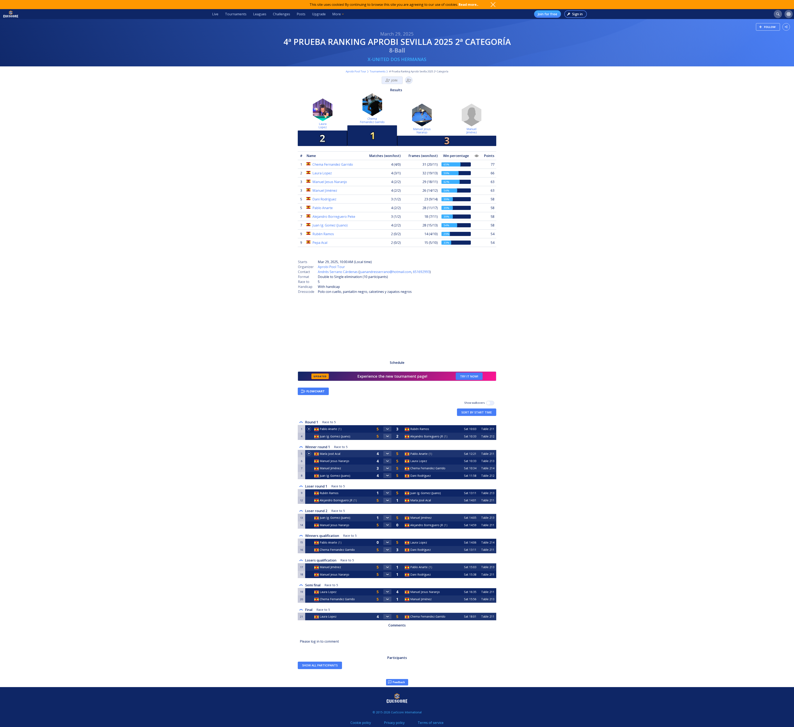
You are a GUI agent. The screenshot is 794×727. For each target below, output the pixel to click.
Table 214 (487, 468)
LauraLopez (322, 125)
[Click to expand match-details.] (387, 428)
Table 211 (487, 429)
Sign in (577, 14)
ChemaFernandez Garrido (372, 120)
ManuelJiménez (471, 130)
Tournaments (235, 14)
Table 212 (487, 436)
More (336, 14)
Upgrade (319, 14)
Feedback (399, 682)
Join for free (547, 14)
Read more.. (468, 4)
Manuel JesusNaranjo (422, 130)
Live (215, 14)
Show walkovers (475, 403)
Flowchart (315, 391)
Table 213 (487, 461)
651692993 (421, 271)
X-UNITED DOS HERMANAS (397, 59)
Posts (301, 14)
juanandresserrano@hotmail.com (385, 271)
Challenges (281, 14)
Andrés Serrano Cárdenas (338, 271)
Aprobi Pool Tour (356, 71)
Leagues (259, 14)
